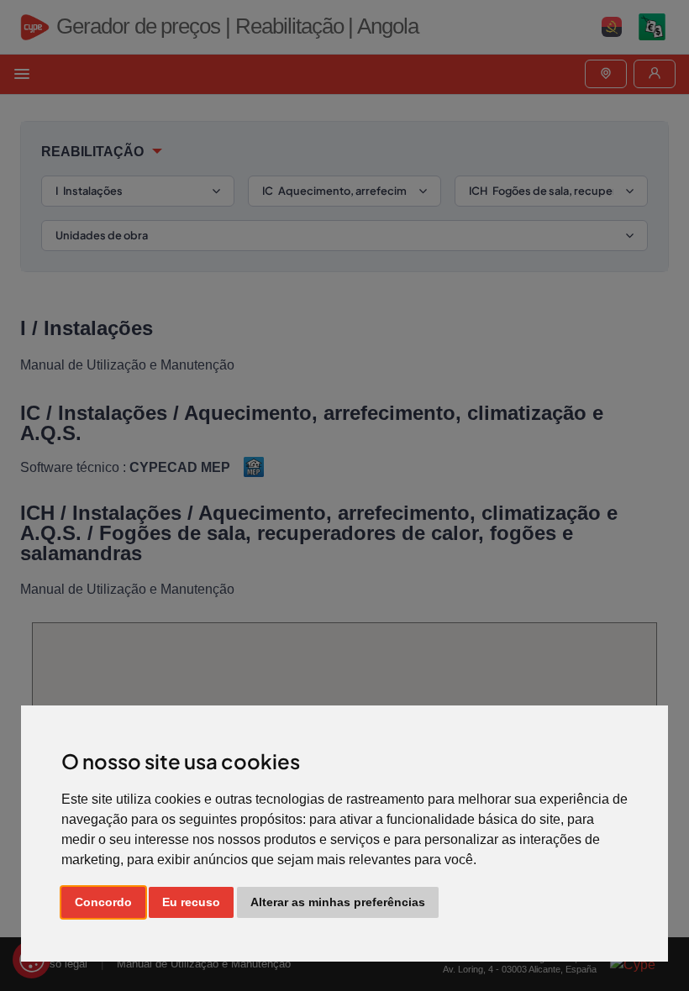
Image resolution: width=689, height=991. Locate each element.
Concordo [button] (103, 902)
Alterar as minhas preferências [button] (337, 902)
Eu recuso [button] (191, 902)
